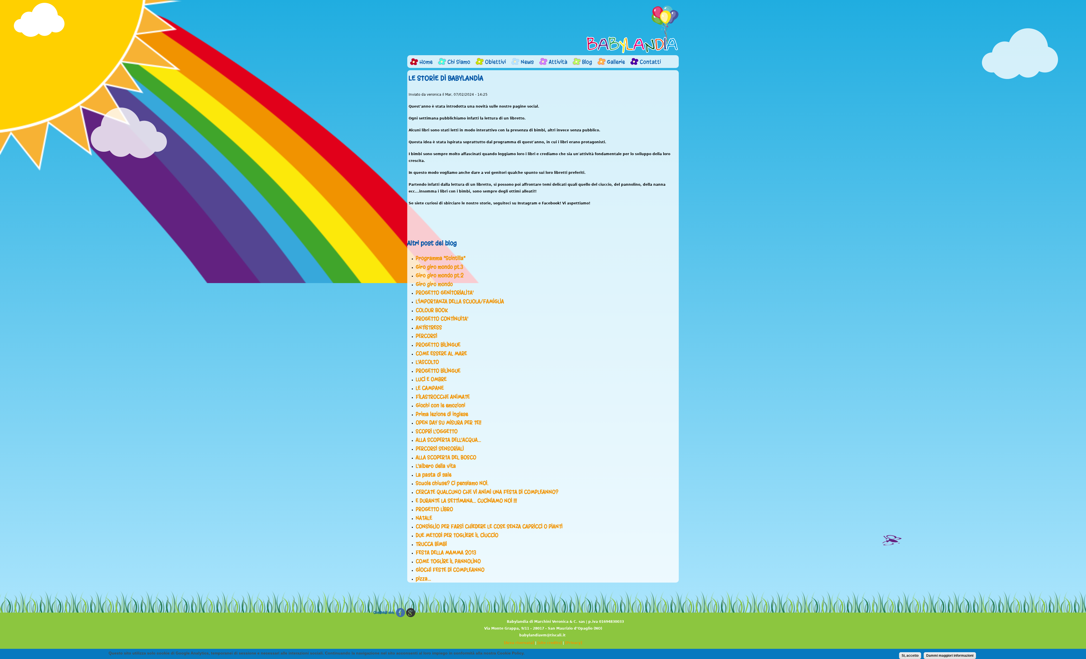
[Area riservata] (519, 643)
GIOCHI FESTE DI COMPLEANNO (450, 569)
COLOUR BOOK (432, 310)
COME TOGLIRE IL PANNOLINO (448, 561)
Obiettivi (495, 61)
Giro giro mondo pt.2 (440, 275)
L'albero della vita (436, 466)
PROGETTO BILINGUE (438, 344)
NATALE (424, 518)
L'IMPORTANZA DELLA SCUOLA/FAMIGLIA (460, 301)
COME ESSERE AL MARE (441, 353)
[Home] (633, 29)
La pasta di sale (433, 474)
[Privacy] (573, 643)
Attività (558, 61)
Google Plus (410, 612)
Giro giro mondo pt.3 (439, 267)
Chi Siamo (458, 61)
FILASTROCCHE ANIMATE (443, 396)
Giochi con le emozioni (440, 405)
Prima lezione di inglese (442, 414)
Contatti (650, 61)
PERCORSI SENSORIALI (440, 448)
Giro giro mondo (434, 284)
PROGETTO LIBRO (434, 509)
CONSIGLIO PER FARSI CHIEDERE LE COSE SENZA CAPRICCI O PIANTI (489, 526)
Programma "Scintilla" (441, 258)
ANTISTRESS (429, 327)
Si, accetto (910, 656)
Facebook (400, 612)
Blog (587, 61)
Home (426, 61)
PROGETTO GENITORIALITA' (445, 292)
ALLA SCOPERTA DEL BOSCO (446, 457)
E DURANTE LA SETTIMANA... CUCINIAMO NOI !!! (466, 500)
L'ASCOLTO (427, 362)
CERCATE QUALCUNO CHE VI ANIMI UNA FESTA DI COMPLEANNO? (487, 492)
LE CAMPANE (430, 388)
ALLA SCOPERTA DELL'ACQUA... (448, 440)
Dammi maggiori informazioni (949, 656)
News (527, 61)
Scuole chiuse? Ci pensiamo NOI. (452, 483)
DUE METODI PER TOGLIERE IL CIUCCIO (457, 535)
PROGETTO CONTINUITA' (442, 318)
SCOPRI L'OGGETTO (437, 431)
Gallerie (616, 61)
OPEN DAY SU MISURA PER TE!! (448, 422)
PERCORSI (426, 336)
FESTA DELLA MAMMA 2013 (446, 552)
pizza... (423, 578)
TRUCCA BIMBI (431, 544)
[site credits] (549, 643)
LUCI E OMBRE (431, 379)
